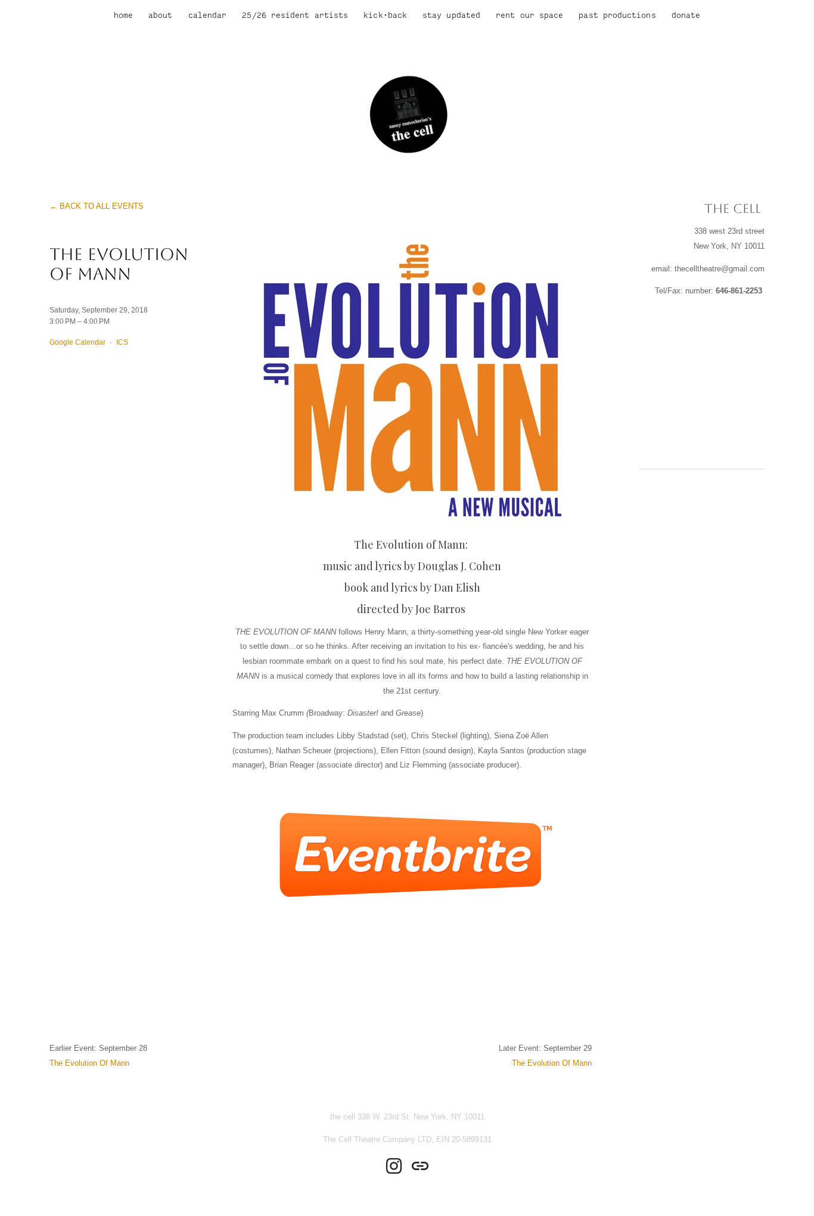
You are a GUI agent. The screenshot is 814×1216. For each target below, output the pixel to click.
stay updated (451, 15)
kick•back (385, 15)
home (123, 15)
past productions (617, 15)
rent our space (529, 15)
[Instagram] (394, 1166)
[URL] (420, 1166)
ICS (122, 342)
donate (686, 15)
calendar (207, 15)
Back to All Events (102, 206)
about (160, 15)
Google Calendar (77, 342)
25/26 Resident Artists (295, 15)
